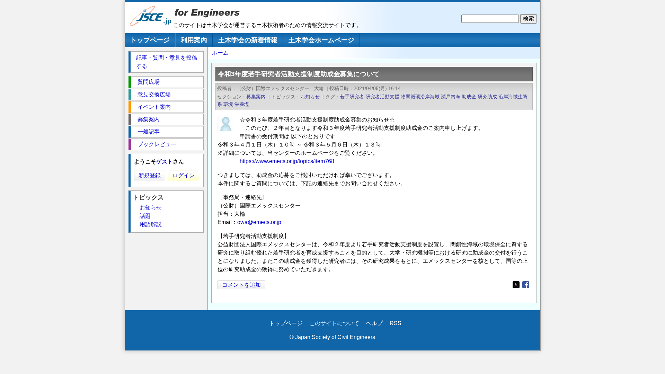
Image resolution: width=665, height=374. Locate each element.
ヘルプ (374, 323)
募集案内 (256, 96)
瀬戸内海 (450, 96)
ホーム (220, 53)
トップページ (150, 40)
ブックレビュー (157, 144)
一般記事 (149, 132)
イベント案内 (154, 107)
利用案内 (194, 40)
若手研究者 (352, 96)
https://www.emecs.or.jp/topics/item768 (287, 161)
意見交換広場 (154, 94)
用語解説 (151, 224)
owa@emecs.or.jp (259, 222)
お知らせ (310, 96)
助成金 (469, 96)
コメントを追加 (241, 285)
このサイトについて (334, 323)
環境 (228, 104)
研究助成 (487, 96)
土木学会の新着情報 (247, 40)
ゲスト (164, 161)
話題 (145, 216)
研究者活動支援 (382, 96)
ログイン (183, 175)
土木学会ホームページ (321, 40)
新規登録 (150, 175)
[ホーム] (150, 25)
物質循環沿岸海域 (420, 96)
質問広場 (149, 82)
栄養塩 (241, 104)
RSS (395, 323)
